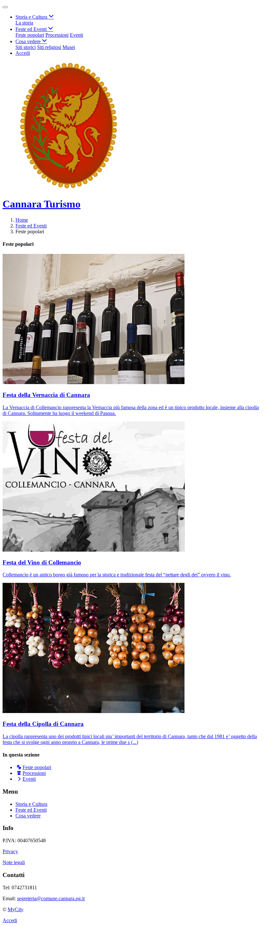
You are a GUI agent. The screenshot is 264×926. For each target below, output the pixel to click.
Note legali (14, 862)
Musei (68, 47)
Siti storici (25, 47)
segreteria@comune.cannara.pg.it (51, 898)
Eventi (76, 35)
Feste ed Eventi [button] (31, 29)
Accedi (22, 53)
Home (21, 220)
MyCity (16, 909)
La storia (24, 22)
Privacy (10, 851)
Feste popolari (29, 35)
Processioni (57, 35)
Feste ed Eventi (31, 225)
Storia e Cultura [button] (32, 17)
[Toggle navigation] (5, 7)
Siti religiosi (49, 47)
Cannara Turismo (41, 204)
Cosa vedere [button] (28, 41)
